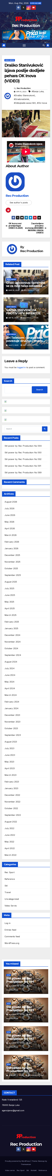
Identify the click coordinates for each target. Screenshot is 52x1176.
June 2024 (10, 675)
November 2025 (12, 562)
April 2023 (10, 768)
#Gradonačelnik (21, 99)
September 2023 (13, 735)
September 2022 (13, 815)
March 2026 (11, 535)
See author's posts (19, 202)
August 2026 (11, 502)
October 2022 (11, 808)
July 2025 (9, 588)
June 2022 (10, 835)
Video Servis (9, 60)
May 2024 (10, 681)
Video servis (10, 1170)
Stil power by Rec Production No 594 (23, 446)
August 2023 (11, 741)
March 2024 (11, 695)
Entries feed (10, 930)
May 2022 (9, 841)
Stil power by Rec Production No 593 (23, 452)
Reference (10, 879)
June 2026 (10, 515)
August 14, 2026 (17, 1043)
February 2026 (12, 542)
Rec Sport (10, 872)
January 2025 (11, 628)
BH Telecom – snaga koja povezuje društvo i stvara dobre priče (24, 341)
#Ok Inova (42, 103)
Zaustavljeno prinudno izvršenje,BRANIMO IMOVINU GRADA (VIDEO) (34, 228)
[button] (44, 45)
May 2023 (9, 761)
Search (8, 381)
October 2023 (11, 728)
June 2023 (10, 755)
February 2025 (12, 622)
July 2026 (9, 508)
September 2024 (13, 655)
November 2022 (12, 801)
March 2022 (10, 855)
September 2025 (13, 575)
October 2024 (11, 648)
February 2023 (12, 781)
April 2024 (10, 688)
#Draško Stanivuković (24, 95)
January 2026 (11, 548)
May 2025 (9, 602)
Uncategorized (12, 899)
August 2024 (11, 661)
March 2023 (10, 775)
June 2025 (10, 595)
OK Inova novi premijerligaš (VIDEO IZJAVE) (16, 225)
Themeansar (26, 1164)
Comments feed (12, 936)
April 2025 (10, 608)
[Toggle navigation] (24, 45)
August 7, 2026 (16, 1075)
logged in (21, 367)
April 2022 (10, 848)
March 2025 (10, 615)
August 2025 (11, 582)
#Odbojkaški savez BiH (25, 103)
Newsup (41, 1161)
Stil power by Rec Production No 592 (23, 459)
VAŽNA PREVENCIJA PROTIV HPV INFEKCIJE (23, 311)
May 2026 (9, 522)
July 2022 (9, 828)
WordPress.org (12, 943)
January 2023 (11, 788)
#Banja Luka (38, 91)
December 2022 (12, 795)
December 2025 (12, 555)
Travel (8, 892)
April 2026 (10, 528)
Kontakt (34, 1170)
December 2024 (12, 635)
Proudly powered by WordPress (18, 1161)
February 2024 (12, 701)
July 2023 (9, 748)
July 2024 (10, 668)
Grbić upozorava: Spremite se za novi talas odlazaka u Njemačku (25, 286)
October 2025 (11, 568)
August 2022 (11, 821)
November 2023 (12, 721)
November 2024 (13, 641)
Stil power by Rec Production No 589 (23, 472)
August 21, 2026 (17, 1014)
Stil (6, 885)
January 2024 (11, 708)
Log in (7, 923)
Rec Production (26, 25)
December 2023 (12, 715)
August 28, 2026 (17, 986)
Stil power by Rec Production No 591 (23, 466)
